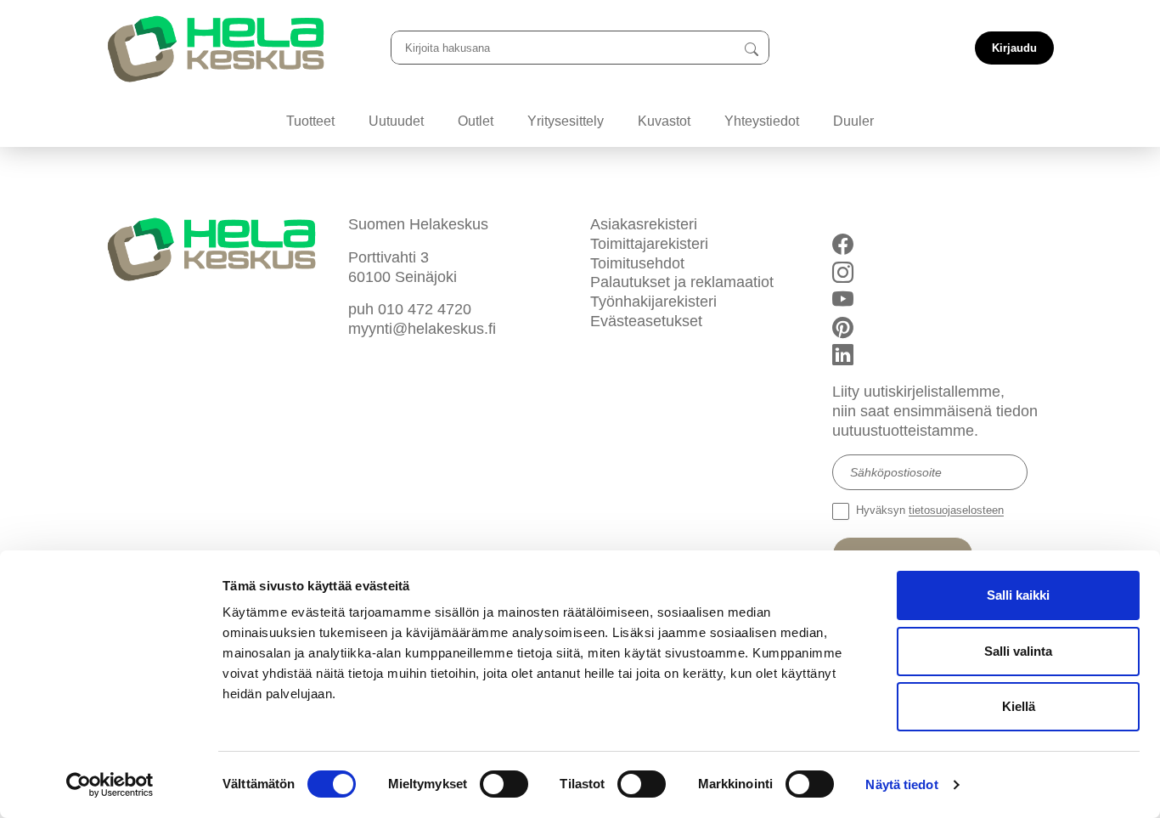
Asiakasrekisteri (643, 224)
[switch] (504, 784)
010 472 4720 (424, 309)
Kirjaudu (1014, 48)
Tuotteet (310, 121)
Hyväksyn (928, 511)
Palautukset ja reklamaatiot (682, 282)
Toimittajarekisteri (649, 243)
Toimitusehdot (637, 263)
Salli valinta (1018, 651)
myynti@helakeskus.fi (422, 328)
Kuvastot (664, 121)
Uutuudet (396, 121)
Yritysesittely (565, 121)
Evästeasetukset (646, 321)
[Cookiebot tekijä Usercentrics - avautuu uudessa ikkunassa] (110, 785)
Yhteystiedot (761, 121)
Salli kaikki (1018, 595)
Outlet (475, 121)
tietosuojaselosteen (956, 511)
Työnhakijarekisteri (653, 301)
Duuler (853, 121)
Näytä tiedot (901, 784)
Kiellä (1018, 706)
